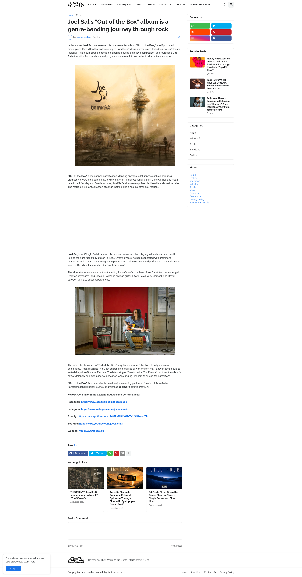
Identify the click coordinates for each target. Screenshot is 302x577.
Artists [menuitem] (140, 4)
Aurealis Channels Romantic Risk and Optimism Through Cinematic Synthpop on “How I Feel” (123, 498)
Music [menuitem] (151, 4)
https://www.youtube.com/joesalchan (101, 423)
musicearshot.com (90, 572)
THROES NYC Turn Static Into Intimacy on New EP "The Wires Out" (84, 495)
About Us (194, 193)
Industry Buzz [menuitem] (124, 4)
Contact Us (195, 196)
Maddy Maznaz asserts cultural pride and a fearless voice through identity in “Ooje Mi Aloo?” (218, 64)
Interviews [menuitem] (107, 4)
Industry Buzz (197, 138)
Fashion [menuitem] (92, 4)
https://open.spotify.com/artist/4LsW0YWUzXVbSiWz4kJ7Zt (113, 416)
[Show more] (128, 453)
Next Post (176, 546)
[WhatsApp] (110, 453)
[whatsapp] (200, 26)
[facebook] (221, 38)
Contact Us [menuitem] (165, 4)
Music (79, 15)
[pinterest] (221, 32)
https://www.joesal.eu (91, 431)
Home (71, 15)
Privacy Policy (197, 199)
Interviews (195, 149)
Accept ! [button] (13, 568)
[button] (224, 5)
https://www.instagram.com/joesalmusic (104, 409)
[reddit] (200, 32)
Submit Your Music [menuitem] (200, 4)
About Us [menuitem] (181, 4)
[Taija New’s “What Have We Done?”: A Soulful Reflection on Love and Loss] (197, 84)
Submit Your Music (199, 202)
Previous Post (76, 546)
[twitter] (221, 26)
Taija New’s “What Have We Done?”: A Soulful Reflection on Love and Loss (218, 84)
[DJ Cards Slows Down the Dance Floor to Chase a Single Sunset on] (164, 478)
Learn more (29, 561)
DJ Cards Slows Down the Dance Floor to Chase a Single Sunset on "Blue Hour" (163, 497)
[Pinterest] (116, 453)
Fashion (193, 155)
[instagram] (200, 38)
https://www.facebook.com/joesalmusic (104, 402)
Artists (193, 144)
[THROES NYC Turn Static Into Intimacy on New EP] (86, 478)
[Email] (122, 453)
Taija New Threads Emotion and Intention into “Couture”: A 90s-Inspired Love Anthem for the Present (218, 104)
